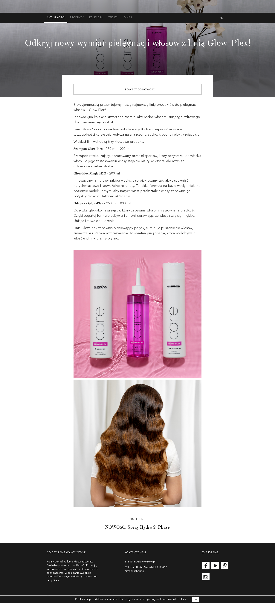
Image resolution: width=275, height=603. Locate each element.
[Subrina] (137, 10)
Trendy (113, 17)
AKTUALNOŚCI (56, 17)
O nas (128, 17)
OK (195, 600)
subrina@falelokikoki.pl (141, 561)
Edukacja (96, 17)
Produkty (77, 17)
